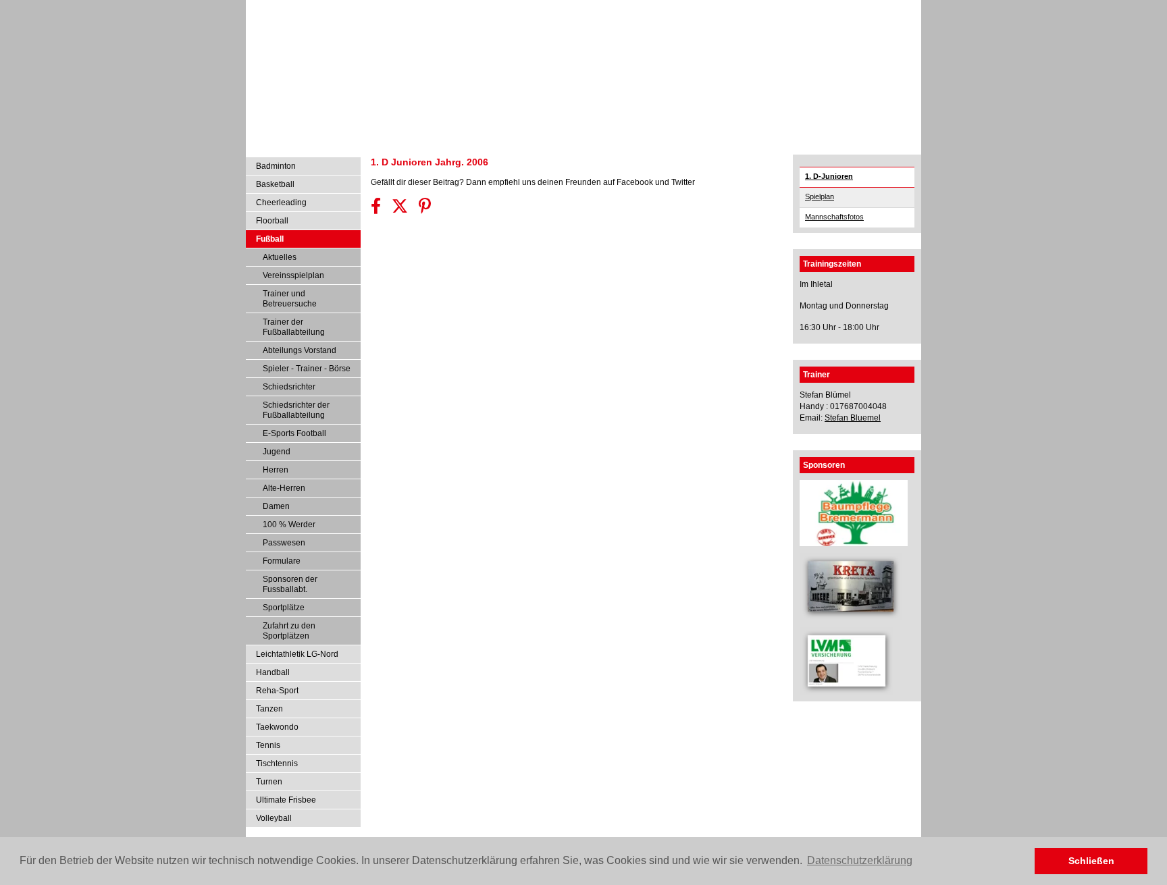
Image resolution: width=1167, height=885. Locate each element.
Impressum (834, 9)
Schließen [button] (1091, 860)
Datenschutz (888, 9)
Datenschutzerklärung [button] (859, 860)
